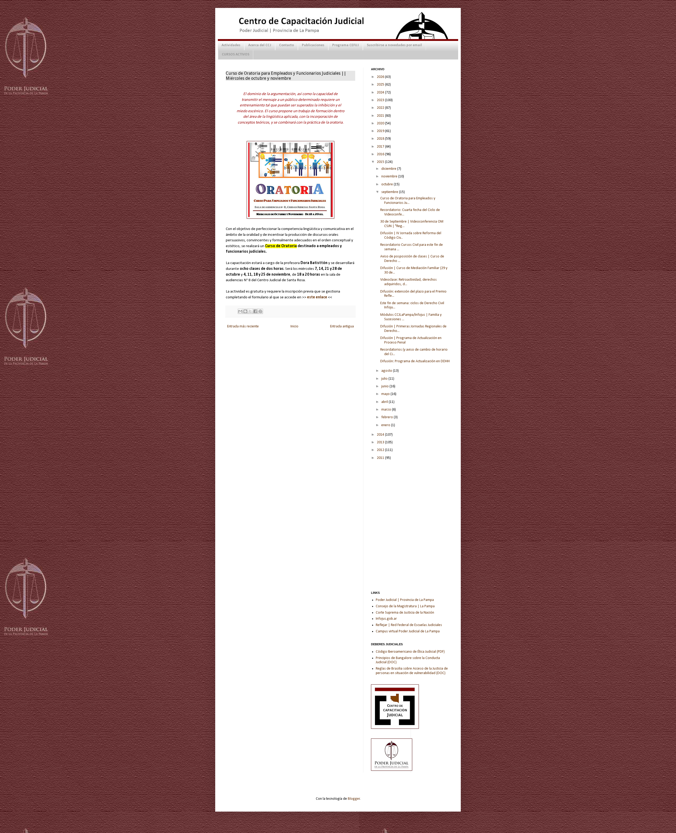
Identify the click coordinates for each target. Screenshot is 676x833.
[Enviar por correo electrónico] (240, 311)
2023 (381, 100)
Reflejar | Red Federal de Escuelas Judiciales (409, 625)
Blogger (354, 799)
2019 (381, 131)
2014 (381, 435)
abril (385, 402)
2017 (381, 147)
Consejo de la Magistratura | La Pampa (405, 606)
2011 (381, 458)
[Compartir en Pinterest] (260, 311)
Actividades (231, 45)
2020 (381, 123)
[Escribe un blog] (245, 311)
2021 (381, 116)
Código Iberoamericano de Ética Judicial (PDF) (410, 652)
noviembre (389, 176)
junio (385, 386)
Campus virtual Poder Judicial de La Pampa (408, 631)
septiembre (390, 192)
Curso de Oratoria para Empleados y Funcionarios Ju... (407, 200)
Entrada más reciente (243, 326)
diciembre (389, 169)
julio (384, 379)
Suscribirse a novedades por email (394, 45)
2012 (381, 450)
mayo (386, 394)
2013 (381, 442)
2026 (381, 77)
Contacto (286, 45)
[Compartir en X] (250, 311)
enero (386, 425)
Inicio (294, 326)
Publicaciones (313, 45)
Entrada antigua (342, 326)
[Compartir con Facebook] (255, 311)
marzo (386, 410)
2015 (381, 162)
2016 (381, 154)
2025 (381, 85)
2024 (381, 93)
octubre (387, 184)
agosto (387, 371)
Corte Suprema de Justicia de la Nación (405, 613)
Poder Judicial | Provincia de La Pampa (405, 600)
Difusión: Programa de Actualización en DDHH (415, 361)
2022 (381, 108)
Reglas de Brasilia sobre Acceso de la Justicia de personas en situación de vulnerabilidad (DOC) (412, 671)
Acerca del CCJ (259, 45)
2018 (381, 139)
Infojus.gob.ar (386, 619)
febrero (387, 417)
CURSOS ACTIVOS (235, 55)
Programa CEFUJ (345, 45)
